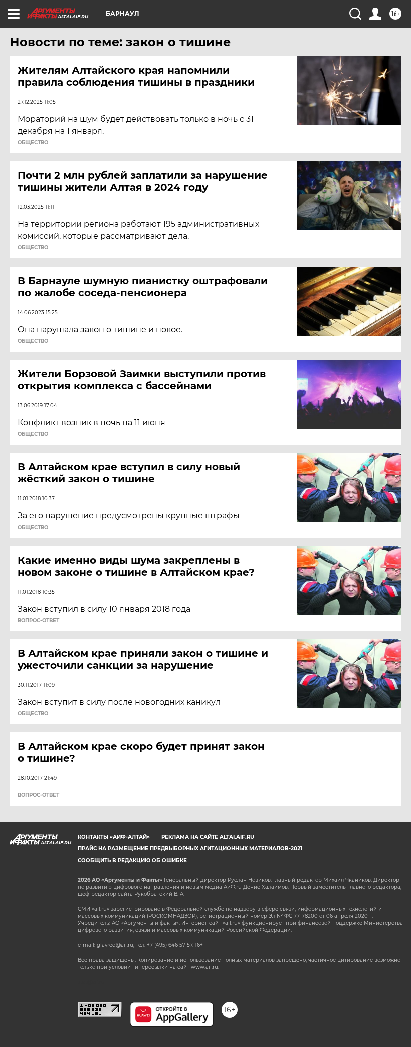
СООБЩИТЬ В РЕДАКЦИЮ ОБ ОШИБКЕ (132, 860)
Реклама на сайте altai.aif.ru (207, 837)
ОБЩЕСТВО (33, 142)
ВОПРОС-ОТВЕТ (38, 620)
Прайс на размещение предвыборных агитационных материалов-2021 (190, 848)
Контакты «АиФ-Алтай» (114, 837)
